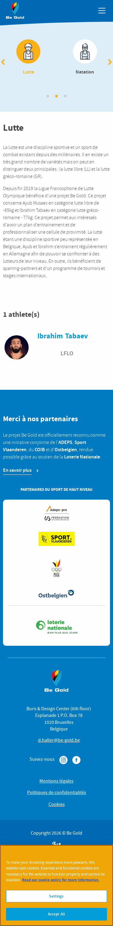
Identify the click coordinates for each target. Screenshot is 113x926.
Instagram (63, 760)
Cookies (57, 804)
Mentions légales (56, 781)
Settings (56, 896)
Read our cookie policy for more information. (60, 879)
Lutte (28, 57)
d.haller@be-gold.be (59, 740)
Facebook (76, 760)
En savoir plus (17, 470)
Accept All (56, 914)
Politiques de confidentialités (56, 793)
